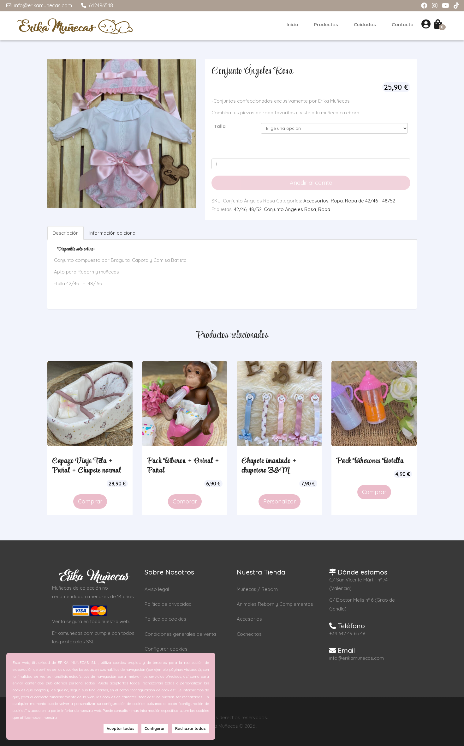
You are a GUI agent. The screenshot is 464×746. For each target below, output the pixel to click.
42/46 (240, 209)
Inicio (292, 24)
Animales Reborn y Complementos (275, 604)
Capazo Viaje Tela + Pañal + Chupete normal (86, 466)
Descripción (65, 233)
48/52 (255, 209)
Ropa (337, 201)
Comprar (90, 501)
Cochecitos (249, 634)
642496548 (100, 5)
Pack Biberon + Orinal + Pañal (183, 466)
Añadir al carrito (311, 182)
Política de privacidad (168, 604)
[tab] (65, 233)
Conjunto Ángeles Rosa (290, 209)
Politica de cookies (165, 619)
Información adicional (112, 233)
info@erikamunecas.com (42, 5)
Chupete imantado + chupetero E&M (268, 466)
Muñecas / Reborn (257, 589)
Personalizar (279, 501)
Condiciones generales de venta (180, 634)
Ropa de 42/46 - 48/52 (370, 201)
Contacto (402, 24)
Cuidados (365, 24)
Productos (326, 24)
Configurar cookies (166, 649)
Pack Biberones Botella (370, 461)
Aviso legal (157, 589)
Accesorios (316, 201)
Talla (220, 126)
